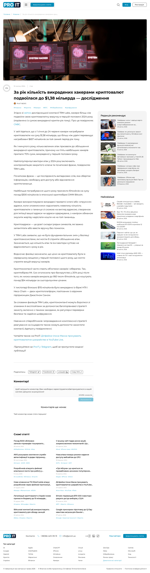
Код (129, 554)
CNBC (17, 124)
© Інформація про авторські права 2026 (19, 568)
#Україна (17, 504)
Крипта (6, 557)
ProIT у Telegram (42, 346)
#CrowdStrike (18, 477)
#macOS (34, 477)
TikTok (30, 554)
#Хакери (37, 108)
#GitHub (27, 449)
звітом (27, 113)
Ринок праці (108, 557)
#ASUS (70, 477)
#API (70, 463)
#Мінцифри (25, 504)
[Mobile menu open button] (26, 4)
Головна (7, 14)
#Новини (17, 108)
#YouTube (68, 490)
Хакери (56, 560)
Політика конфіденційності (136, 568)
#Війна (16, 518)
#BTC (45, 108)
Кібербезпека (108, 554)
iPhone (56, 551)
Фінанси (31, 560)
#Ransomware (25, 490)
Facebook (89, 536)
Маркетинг (32, 557)
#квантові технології (69, 518)
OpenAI (6, 554)
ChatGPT (56, 548)
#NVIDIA (74, 449)
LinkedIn (93, 536)
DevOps (106, 548)
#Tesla (74, 490)
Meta (105, 551)
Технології (132, 557)
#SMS (28, 463)
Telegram (98, 536)
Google (6, 551)
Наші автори (115, 536)
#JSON (33, 490)
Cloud (80, 548)
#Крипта (27, 108)
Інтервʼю (81, 554)
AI (4, 548)
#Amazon (17, 463)
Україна (6, 560)
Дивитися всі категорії (112, 560)
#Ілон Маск (60, 490)
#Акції (58, 449)
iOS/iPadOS (32, 551)
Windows (56, 554)
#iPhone (64, 477)
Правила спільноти (114, 568)
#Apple (58, 477)
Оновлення (57, 557)
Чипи (80, 560)
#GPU (58, 463)
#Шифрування (71, 108)
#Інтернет (64, 463)
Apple (30, 548)
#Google (59, 518)
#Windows (27, 477)
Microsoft (131, 551)
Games (130, 548)
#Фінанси (70, 504)
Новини (16, 14)
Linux (80, 551)
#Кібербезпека (56, 108)
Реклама (81, 557)
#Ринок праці (65, 449)
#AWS (23, 463)
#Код (33, 449)
